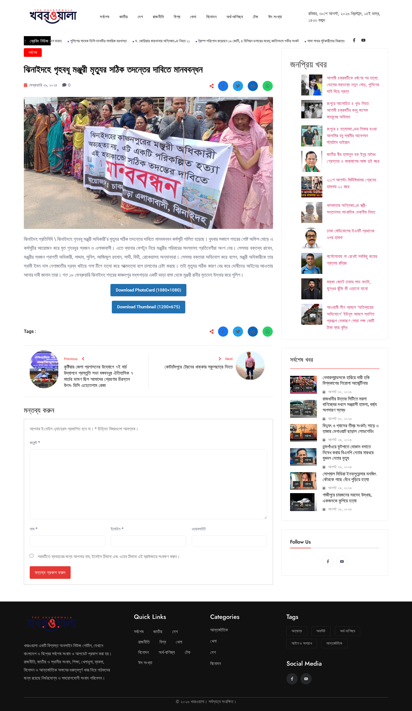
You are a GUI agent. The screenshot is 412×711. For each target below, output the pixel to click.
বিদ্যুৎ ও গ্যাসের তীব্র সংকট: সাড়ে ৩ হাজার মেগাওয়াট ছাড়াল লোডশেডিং (351, 428)
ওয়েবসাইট (199, 528)
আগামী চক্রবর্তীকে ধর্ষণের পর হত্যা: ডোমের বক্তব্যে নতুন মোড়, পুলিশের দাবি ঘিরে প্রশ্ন (353, 84)
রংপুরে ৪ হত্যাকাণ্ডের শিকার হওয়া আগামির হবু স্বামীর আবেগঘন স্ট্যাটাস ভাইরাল (352, 135)
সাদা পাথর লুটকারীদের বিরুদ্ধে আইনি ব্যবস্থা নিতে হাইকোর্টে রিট (333, 41)
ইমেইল (117, 528)
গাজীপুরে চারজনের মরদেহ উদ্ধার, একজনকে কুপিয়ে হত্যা (347, 497)
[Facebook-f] (354, 40)
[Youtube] (363, 40)
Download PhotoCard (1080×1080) (148, 290)
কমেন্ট (35, 442)
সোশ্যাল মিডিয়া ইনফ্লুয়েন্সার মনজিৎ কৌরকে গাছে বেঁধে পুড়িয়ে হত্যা (349, 476)
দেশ (140, 16)
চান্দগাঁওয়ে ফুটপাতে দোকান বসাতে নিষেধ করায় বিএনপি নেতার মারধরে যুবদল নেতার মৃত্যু (348, 452)
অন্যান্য (296, 631)
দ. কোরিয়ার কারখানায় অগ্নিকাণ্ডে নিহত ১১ (148, 41)
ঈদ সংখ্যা (275, 16)
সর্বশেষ (104, 16)
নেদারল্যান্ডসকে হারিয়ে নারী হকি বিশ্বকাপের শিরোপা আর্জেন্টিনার (346, 380)
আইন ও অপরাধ (301, 643)
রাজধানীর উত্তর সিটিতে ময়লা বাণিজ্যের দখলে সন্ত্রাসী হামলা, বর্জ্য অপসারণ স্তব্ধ (350, 404)
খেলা (193, 16)
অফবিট (321, 631)
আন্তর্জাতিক (219, 630)
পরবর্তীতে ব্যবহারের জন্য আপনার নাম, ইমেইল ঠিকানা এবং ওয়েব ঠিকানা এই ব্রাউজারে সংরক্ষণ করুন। (109, 556)
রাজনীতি (158, 16)
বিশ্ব (177, 16)
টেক (255, 16)
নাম (34, 528)
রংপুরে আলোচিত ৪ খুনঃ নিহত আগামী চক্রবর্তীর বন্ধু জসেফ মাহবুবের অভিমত (348, 110)
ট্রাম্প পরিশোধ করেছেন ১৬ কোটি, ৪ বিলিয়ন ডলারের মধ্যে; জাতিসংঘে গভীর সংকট (234, 41)
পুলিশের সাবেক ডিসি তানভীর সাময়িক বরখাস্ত (83, 41)
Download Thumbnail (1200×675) (148, 306)
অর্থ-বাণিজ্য (234, 16)
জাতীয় (123, 16)
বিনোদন (211, 16)
